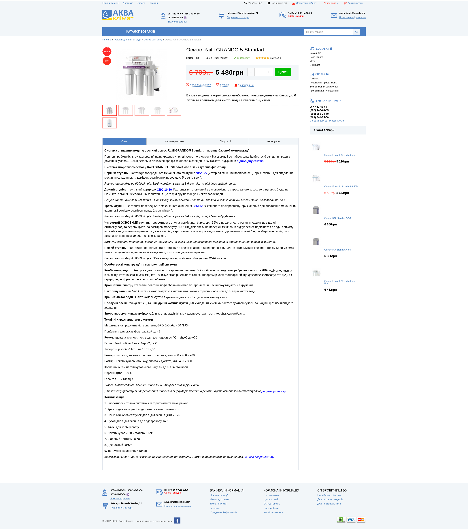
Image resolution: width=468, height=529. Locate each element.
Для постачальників (329, 503)
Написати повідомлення (352, 17)
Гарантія (153, 3)
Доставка (128, 3)
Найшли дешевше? (200, 84)
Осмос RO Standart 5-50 (337, 218)
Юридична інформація (223, 512)
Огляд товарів (272, 503)
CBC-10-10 (164, 189)
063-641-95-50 (175, 17)
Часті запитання (273, 512)
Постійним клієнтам (329, 495)
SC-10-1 (198, 206)
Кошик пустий (355, 3)
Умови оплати (218, 503)
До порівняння (246, 85)
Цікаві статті (271, 499)
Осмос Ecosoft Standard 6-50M (341, 186)
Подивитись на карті (238, 17)
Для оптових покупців (330, 499)
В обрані (224, 84)
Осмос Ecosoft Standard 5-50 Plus (340, 282)
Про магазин (271, 495)
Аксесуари (273, 141)
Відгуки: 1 (275, 58)
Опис (124, 141)
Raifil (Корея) (221, 58)
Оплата (141, 3)
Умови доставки (219, 499)
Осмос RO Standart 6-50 (337, 249)
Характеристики (174, 141)
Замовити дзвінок (177, 21)
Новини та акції (110, 3)
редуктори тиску (273, 391)
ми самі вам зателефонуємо (327, 120)
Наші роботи (271, 507)
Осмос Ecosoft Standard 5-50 (340, 155)
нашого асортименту (259, 457)
